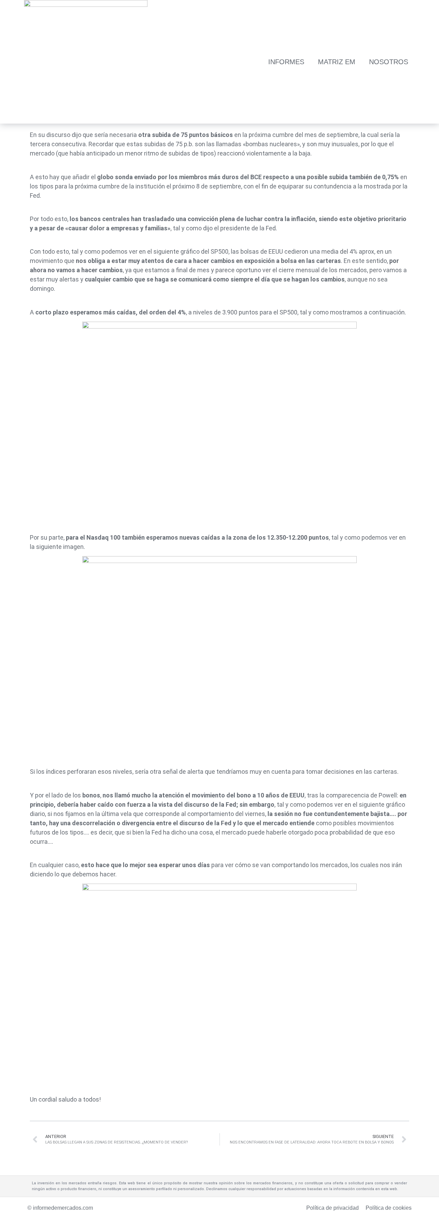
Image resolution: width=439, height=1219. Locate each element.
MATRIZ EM (336, 62)
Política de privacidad (332, 1208)
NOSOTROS (388, 62)
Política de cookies (389, 1208)
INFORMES (286, 62)
